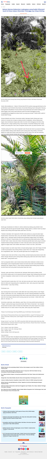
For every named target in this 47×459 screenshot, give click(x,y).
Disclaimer (10, 451)
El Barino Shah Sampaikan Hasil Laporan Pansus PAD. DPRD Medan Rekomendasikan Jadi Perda (19, 412)
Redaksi (6, 451)
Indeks (13, 4)
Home (2, 4)
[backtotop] (23, 443)
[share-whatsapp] (24, 358)
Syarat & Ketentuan (30, 451)
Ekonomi (23, 4)
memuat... (4, 347)
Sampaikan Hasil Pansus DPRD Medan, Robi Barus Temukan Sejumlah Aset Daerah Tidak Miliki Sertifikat (19, 423)
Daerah (18, 4)
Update (27, 152)
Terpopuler (7, 4)
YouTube (29, 450)
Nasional (44, 4)
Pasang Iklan (17, 451)
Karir (14, 451)
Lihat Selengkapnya (23, 439)
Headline (28, 4)
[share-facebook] (20, 358)
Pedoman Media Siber (38, 451)
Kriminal (39, 4)
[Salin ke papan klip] (26, 358)
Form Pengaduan (23, 453)
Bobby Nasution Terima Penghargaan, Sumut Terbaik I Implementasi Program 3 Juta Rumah (19, 428)
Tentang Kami (23, 451)
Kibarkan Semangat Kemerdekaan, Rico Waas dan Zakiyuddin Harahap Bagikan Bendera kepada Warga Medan (19, 417)
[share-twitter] (22, 358)
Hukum (33, 4)
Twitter (26, 450)
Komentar (24, 361)
